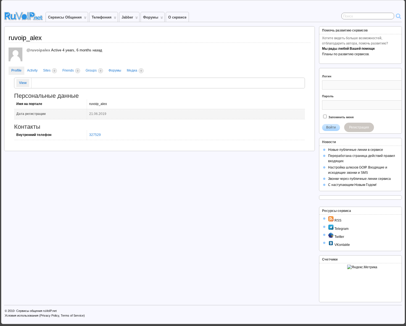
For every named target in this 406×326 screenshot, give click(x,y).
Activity (32, 70)
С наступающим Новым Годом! (352, 185)
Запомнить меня (341, 117)
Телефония (102, 17)
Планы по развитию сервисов (345, 54)
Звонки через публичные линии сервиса (359, 179)
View (23, 83)
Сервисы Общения (65, 17)
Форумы (150, 17)
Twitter (339, 237)
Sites (49, 70)
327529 (95, 135)
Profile (16, 70)
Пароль (328, 96)
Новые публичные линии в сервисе (355, 150)
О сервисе (177, 17)
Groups (93, 70)
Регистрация (359, 127)
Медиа (134, 70)
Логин (326, 76)
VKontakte (342, 245)
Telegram (341, 229)
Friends (70, 70)
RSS (337, 220)
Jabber (127, 17)
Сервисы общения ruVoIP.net (36, 310)
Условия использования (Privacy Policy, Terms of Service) (45, 315)
